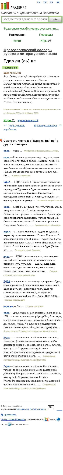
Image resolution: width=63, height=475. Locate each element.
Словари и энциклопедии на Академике (30, 13)
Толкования (17, 34)
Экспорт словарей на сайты (13, 419)
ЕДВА (7, 182)
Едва (7, 337)
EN (38, 2)
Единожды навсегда (45, 125)
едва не (8, 306)
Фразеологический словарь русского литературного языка (31, 28)
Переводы (46, 34)
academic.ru (13, 5)
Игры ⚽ (45, 40)
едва (6, 150)
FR (58, 2)
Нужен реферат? (28, 120)
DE (45, 2)
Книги (17, 40)
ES (51, 2)
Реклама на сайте (38, 409)
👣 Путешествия (8, 414)
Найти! (55, 19)
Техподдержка (22, 409)
